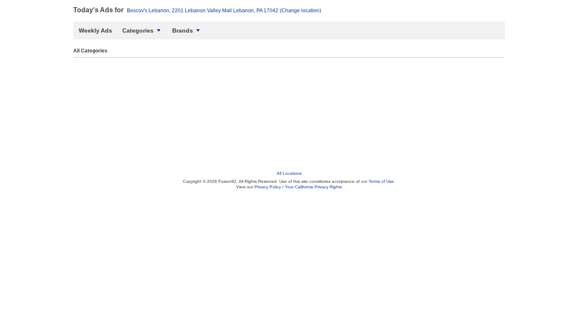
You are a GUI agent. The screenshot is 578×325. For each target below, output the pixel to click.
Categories (138, 30)
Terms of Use (381, 181)
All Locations (289, 173)
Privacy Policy (267, 187)
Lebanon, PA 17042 (224, 11)
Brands (182, 30)
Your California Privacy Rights (313, 187)
